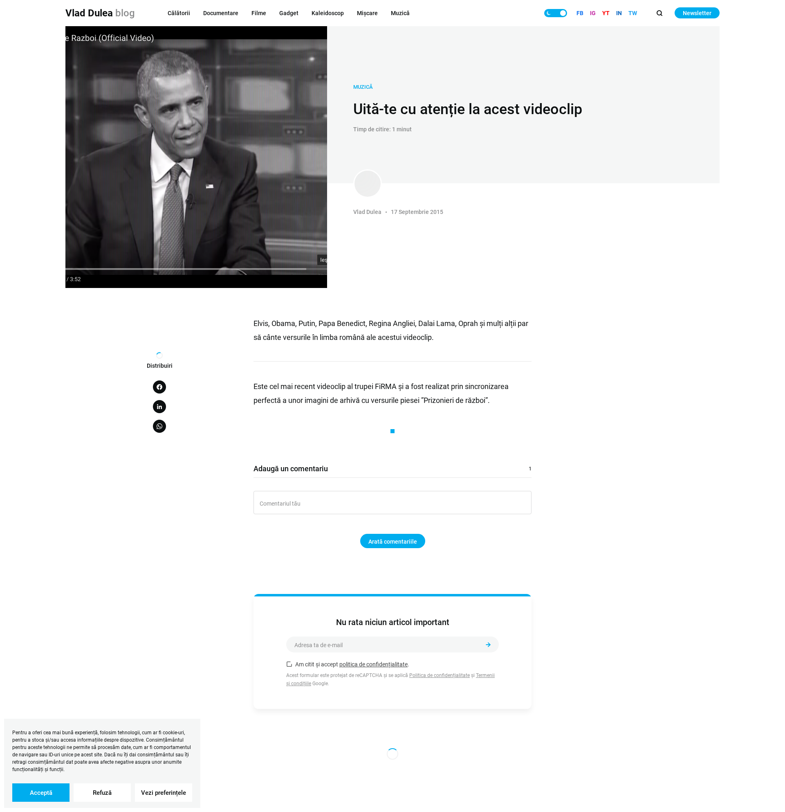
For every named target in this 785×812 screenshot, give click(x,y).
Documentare (220, 13)
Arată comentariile (392, 541)
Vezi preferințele (163, 792)
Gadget (288, 13)
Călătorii (179, 13)
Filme (258, 13)
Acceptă (41, 792)
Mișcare (367, 13)
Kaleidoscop (328, 13)
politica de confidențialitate (373, 664)
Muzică (400, 13)
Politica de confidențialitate (439, 675)
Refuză (102, 792)
